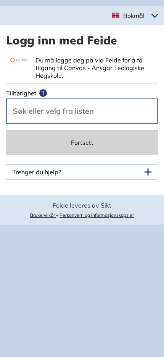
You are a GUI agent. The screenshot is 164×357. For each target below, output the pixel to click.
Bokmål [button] (134, 16)
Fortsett (82, 142)
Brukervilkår (43, 215)
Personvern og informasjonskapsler (96, 215)
